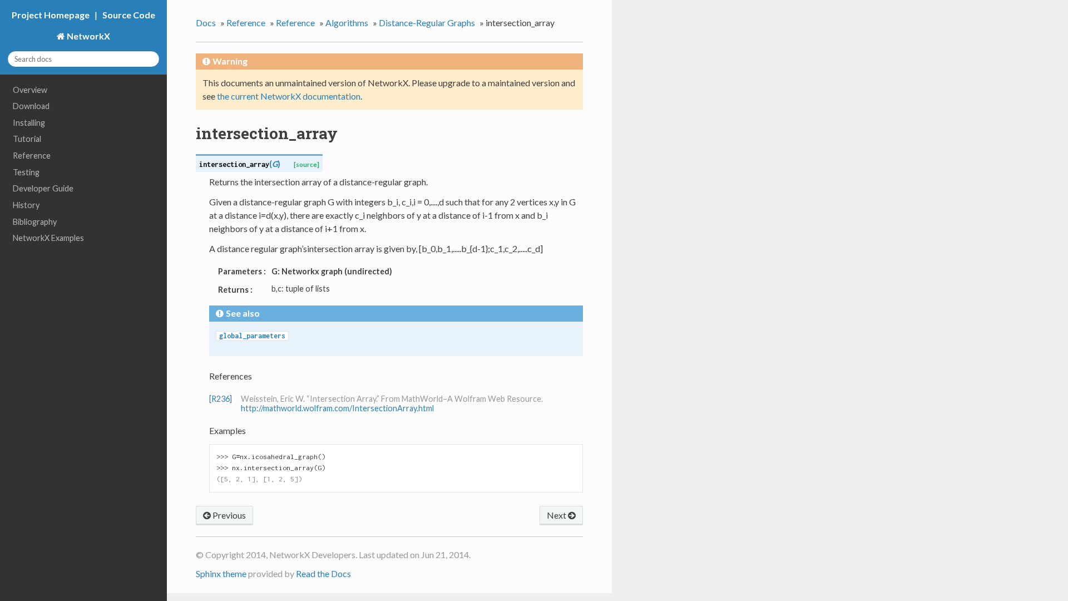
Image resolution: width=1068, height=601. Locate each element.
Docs (206, 22)
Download (31, 106)
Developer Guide (43, 188)
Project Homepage (51, 14)
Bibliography (35, 221)
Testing (26, 172)
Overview (30, 90)
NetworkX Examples (48, 238)
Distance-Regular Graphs (427, 22)
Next (557, 515)
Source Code (128, 14)
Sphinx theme (221, 573)
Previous (228, 515)
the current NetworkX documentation (288, 96)
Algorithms (346, 22)
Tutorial (27, 139)
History (26, 205)
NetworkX (87, 36)
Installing (29, 122)
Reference (32, 155)
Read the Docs (323, 573)
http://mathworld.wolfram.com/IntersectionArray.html (337, 408)
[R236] (220, 398)
